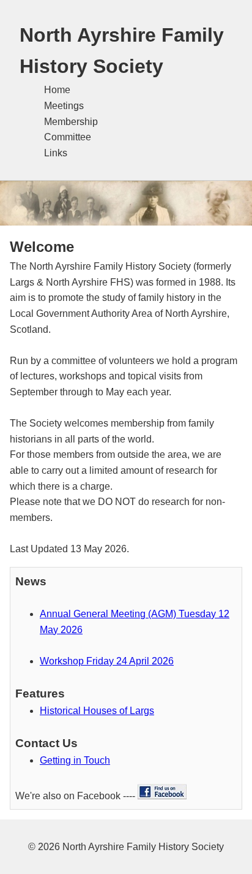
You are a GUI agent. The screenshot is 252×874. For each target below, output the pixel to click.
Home (57, 90)
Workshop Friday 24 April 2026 (107, 661)
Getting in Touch (75, 760)
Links (55, 153)
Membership (71, 121)
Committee (67, 137)
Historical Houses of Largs (97, 710)
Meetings (64, 106)
